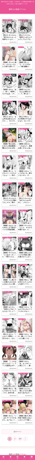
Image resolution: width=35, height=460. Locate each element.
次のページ (17, 431)
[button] (31, 321)
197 (20, 439)
